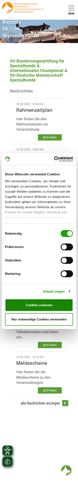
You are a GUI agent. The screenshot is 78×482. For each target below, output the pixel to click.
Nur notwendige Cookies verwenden (39, 319)
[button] (66, 470)
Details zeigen (54, 291)
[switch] (67, 246)
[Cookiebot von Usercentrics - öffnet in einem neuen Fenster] (55, 159)
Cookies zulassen (39, 305)
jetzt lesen (50, 137)
